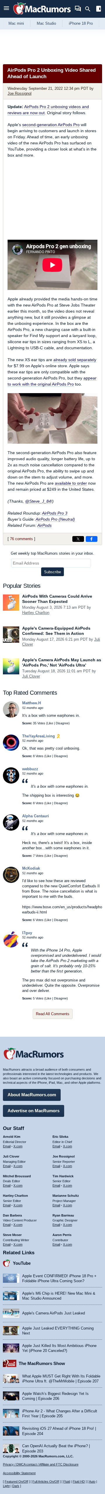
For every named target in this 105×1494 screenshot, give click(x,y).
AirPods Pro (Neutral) (55, 519)
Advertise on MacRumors (34, 1110)
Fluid (66, 1481)
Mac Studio (46, 23)
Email (6, 1146)
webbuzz (30, 769)
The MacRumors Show (42, 1363)
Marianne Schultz (65, 1195)
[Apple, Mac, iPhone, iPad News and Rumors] (42, 15)
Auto (92, 1481)
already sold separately (74, 359)
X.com (17, 1146)
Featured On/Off (16, 1481)
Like (50, 723)
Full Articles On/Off (45, 1481)
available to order (71, 483)
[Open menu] (6, 9)
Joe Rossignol (20, 93)
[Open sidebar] (98, 9)
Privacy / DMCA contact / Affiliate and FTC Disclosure (40, 1464)
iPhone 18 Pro (81, 23)
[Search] (89, 9)
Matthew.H (31, 703)
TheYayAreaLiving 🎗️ (41, 736)
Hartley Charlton (35, 612)
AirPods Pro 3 (54, 513)
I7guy (27, 933)
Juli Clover (31, 676)
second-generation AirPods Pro (51, 124)
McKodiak (31, 868)
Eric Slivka (60, 1136)
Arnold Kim (11, 1136)
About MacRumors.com (32, 1094)
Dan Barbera (12, 1215)
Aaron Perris (61, 1235)
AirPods (44, 525)
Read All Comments (52, 1014)
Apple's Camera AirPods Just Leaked (53, 1313)
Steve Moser (12, 1235)
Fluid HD (79, 1481)
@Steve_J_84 (38, 501)
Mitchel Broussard (17, 1176)
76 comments (21, 539)
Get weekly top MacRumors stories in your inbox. (52, 553)
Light (6, 1486)
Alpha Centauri (35, 816)
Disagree (62, 723)
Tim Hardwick (63, 1176)
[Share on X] (78, 539)
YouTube (22, 1263)
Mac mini (16, 23)
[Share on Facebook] (91, 539)
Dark (15, 1486)
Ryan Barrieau (63, 1215)
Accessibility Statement (19, 1473)
